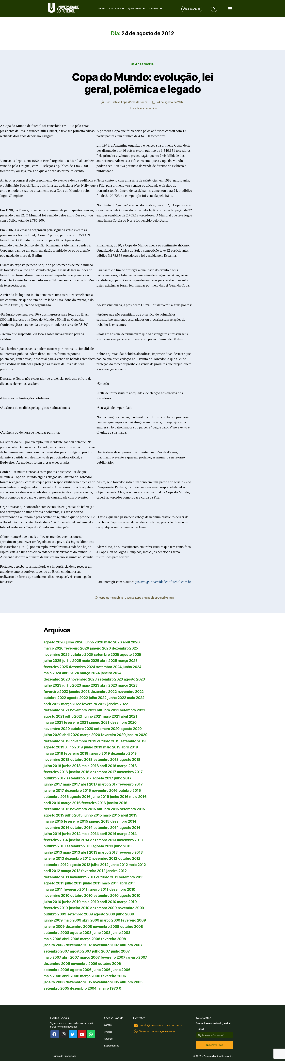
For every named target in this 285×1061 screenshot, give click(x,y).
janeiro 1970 (107, 988)
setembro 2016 (56, 797)
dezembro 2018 (124, 753)
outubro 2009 (55, 914)
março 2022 (71, 704)
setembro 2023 (110, 679)
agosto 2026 (54, 642)
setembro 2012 (56, 865)
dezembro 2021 (56, 710)
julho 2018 (52, 766)
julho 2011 (73, 883)
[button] (191, 9)
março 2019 (53, 753)
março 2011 (53, 889)
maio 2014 (90, 834)
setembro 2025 (106, 654)
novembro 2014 (56, 828)
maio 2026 (113, 642)
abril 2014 (108, 834)
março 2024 (90, 673)
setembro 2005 (56, 988)
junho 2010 (71, 902)
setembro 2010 (106, 896)
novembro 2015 (83, 809)
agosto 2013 (103, 846)
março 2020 (90, 735)
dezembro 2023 (57, 679)
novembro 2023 (84, 679)
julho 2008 (101, 933)
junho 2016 (119, 797)
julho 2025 (52, 661)
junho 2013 (53, 852)
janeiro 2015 (99, 821)
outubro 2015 (108, 809)
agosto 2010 (130, 896)
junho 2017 (53, 784)
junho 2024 (132, 667)
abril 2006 (70, 976)
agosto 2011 (54, 883)
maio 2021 (111, 716)
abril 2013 (89, 852)
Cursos (101, 8)
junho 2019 (93, 747)
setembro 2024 (109, 667)
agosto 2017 (103, 778)
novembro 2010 (56, 896)
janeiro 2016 (117, 803)
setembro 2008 (56, 933)
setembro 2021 (132, 710)
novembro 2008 (106, 927)
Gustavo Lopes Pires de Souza (129, 102)
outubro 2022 (55, 698)
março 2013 (107, 852)
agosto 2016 (80, 797)
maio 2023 (90, 685)
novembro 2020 (57, 729)
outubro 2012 (129, 858)
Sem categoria (142, 64)
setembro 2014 (106, 828)
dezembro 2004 (83, 988)
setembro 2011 (131, 877)
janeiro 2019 (99, 753)
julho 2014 (52, 834)
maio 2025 (90, 661)
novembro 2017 (130, 772)
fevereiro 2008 (113, 939)
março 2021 (53, 722)
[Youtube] (82, 1034)
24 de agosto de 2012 (170, 102)
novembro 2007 (106, 945)
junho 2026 (93, 642)
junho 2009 (53, 920)
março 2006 (90, 976)
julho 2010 (52, 902)
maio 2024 (52, 673)
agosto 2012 (79, 865)
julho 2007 (101, 951)
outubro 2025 (81, 654)
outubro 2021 (108, 710)
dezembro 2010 (122, 889)
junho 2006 (120, 970)
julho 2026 (74, 642)
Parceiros (153, 8)
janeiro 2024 (111, 673)
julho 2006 (101, 970)
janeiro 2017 (54, 790)
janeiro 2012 (116, 871)
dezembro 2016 (78, 790)
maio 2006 (52, 976)
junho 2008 (120, 933)
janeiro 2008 (54, 945)
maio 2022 (135, 698)
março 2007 (90, 957)
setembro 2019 (133, 741)
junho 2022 (116, 698)
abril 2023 (108, 685)
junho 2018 (71, 766)
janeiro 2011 (98, 889)
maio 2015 (111, 815)
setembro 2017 (79, 778)
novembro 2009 (131, 908)
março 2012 (70, 871)
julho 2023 (52, 685)
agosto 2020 (131, 729)
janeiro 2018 (79, 772)
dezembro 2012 (78, 858)
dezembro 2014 (123, 821)
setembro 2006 (56, 970)
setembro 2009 (80, 914)
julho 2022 (97, 698)
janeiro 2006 (54, 982)
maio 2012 (137, 865)
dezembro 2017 (103, 772)
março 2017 (107, 784)
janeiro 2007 (136, 957)
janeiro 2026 (100, 648)
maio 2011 (110, 883)
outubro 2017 (55, 778)
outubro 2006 (109, 964)
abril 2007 (70, 957)
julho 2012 (99, 865)
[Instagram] (64, 1034)
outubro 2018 (81, 760)
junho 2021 (92, 716)
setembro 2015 (132, 809)
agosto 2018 (130, 760)
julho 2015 (73, 815)
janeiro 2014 (79, 840)
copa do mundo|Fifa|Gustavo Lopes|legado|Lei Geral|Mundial (136, 597)
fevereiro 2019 (76, 753)
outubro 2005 (131, 982)
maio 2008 (52, 939)
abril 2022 (52, 704)
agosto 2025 (130, 654)
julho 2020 (52, 735)
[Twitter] (73, 1034)
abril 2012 (52, 871)
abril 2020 (70, 735)
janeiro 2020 (137, 735)
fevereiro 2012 (93, 871)
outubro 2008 (131, 927)
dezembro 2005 (79, 982)
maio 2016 (138, 797)
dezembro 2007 (79, 945)
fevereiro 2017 (130, 784)
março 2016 (70, 803)
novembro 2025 (57, 654)
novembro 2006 (84, 964)
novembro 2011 (82, 877)
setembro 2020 (107, 729)
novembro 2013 (130, 840)
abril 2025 (108, 661)
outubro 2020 (82, 729)
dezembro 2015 (56, 809)
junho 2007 (120, 951)
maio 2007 (52, 957)
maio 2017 (71, 784)
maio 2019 (112, 747)
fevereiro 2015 (76, 821)
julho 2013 (122, 846)
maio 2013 (71, 852)
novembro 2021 (83, 710)
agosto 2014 (130, 828)
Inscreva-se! (214, 1045)
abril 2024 (70, 673)
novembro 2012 (104, 858)
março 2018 (127, 766)
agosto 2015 (54, 815)
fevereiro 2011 (75, 889)
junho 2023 (71, 685)
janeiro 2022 (117, 704)
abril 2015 (129, 815)
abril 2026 (131, 642)
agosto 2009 (104, 914)
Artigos (108, 1032)
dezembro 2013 (103, 840)
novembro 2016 (105, 790)
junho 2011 (92, 883)
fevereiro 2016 (93, 803)
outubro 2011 (107, 877)
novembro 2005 (106, 982)
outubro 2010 (81, 896)
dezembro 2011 (56, 877)
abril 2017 (89, 784)
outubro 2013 (55, 846)
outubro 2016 (130, 790)
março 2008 (90, 939)
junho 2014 (71, 834)
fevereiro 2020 (113, 735)
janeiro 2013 (54, 858)
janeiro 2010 (79, 908)
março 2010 (127, 902)
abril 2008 (70, 939)
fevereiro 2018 (56, 772)
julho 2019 (74, 747)
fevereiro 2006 (113, 976)
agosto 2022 (77, 698)
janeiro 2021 (99, 722)
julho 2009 (125, 914)
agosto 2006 (80, 970)
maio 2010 (90, 902)
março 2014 (127, 834)
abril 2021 (129, 716)
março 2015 (53, 821)
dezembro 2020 (123, 722)
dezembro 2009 (103, 908)
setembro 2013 (79, 846)
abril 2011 (127, 883)
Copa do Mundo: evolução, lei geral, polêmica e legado (142, 83)
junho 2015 (92, 815)
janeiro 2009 (54, 927)
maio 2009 (72, 920)
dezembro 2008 (79, 927)
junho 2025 (71, 661)
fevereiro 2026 (76, 648)
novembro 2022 (131, 692)
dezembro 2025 (125, 648)
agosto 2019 (54, 747)
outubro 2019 (108, 741)
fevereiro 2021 (76, 722)
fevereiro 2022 (94, 704)
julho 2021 (73, 716)
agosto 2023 (134, 679)
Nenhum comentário (145, 108)
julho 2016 (100, 797)
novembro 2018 (56, 760)
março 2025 (127, 661)
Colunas (108, 1039)
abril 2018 (108, 766)
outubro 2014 (81, 828)
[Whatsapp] (91, 1034)
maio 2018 (90, 766)
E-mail (201, 1029)
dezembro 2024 (82, 667)
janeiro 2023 (79, 692)
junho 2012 (118, 865)
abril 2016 (52, 803)
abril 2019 (129, 747)
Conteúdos (115, 8)
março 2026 (53, 648)
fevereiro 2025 (56, 667)
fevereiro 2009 (133, 920)
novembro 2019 (83, 741)
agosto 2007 (80, 951)
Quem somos (134, 8)
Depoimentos (111, 1045)
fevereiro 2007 (113, 957)
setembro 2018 (106, 760)
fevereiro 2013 (130, 852)
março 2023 (127, 685)
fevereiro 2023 (56, 692)
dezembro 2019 (57, 741)
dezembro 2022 (104, 692)
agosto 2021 (54, 716)
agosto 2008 (80, 933)
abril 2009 (90, 920)
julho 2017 (122, 778)
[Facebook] (54, 1034)
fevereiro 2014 (56, 840)
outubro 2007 (131, 945)
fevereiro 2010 (56, 908)
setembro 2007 (56, 951)
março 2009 (110, 920)
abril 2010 (108, 902)
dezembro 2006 (57, 964)
